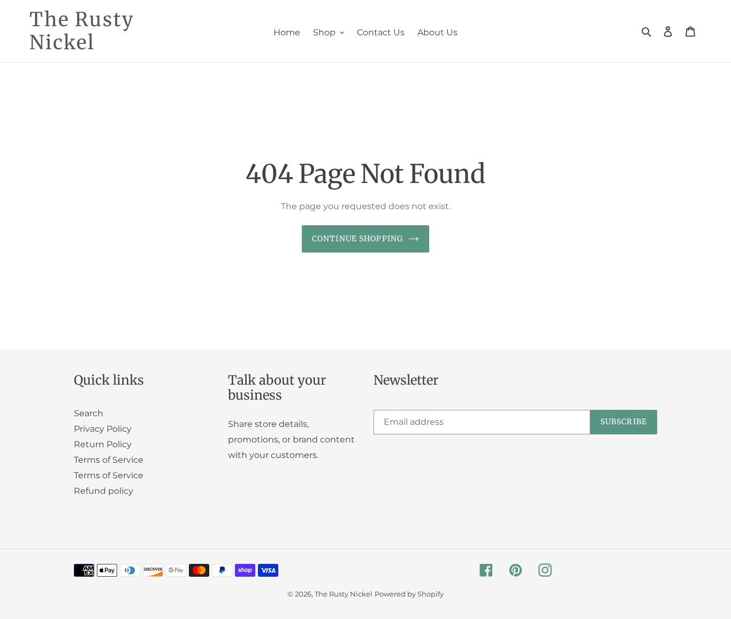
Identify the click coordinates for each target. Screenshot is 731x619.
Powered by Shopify (409, 594)
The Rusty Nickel (81, 31)
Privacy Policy (103, 429)
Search (88, 413)
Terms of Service (108, 460)
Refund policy (103, 491)
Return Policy (103, 444)
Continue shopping (357, 238)
